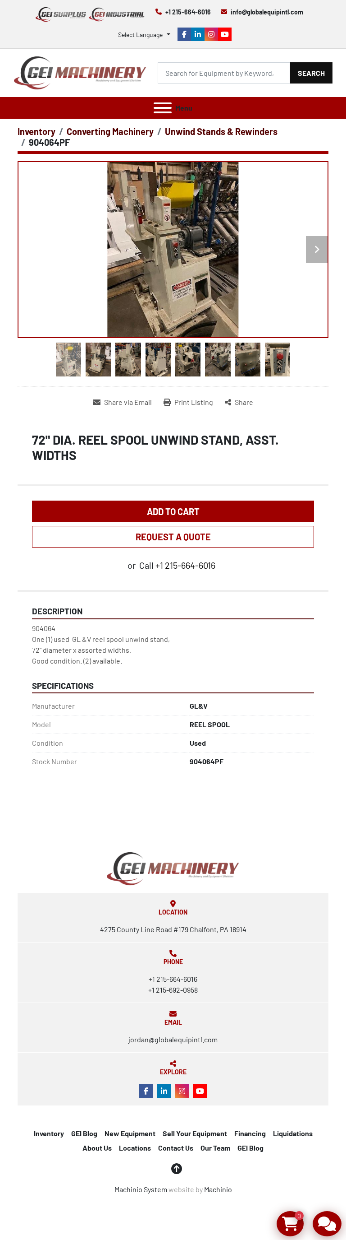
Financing (250, 1133)
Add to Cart (173, 511)
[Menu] (163, 108)
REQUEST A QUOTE (173, 536)
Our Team (215, 1147)
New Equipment (130, 1133)
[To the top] (176, 1169)
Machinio (218, 1189)
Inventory (49, 1133)
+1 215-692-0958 (173, 989)
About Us (97, 1147)
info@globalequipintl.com (267, 12)
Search (311, 73)
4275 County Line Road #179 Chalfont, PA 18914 (173, 929)
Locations (135, 1147)
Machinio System (140, 1189)
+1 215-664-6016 (188, 12)
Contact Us (175, 1147)
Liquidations (293, 1133)
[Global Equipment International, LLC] (173, 868)
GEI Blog (84, 1133)
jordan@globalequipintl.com (173, 1039)
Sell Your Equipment (195, 1133)
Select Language (140, 34)
